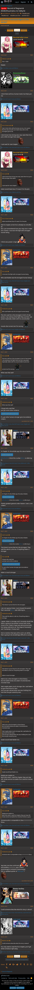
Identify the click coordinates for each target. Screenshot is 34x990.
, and (16, 147)
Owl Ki (15, 430)
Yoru (14, 104)
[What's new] (28, 2)
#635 (31, 718)
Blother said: (5, 940)
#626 (31, 267)
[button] (2, 2)
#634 (31, 662)
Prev (10, 30)
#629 (31, 398)
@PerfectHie (5, 458)
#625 (31, 215)
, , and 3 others (16, 952)
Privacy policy (22, 978)
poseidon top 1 (25, 15)
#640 (31, 937)
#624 (31, 170)
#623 (31, 121)
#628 (31, 352)
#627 (31, 305)
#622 (31, 91)
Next (23, 30)
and (10, 68)
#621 (31, 55)
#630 (31, 448)
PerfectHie (16, 250)
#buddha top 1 (5, 15)
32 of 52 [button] (17, 30)
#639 (31, 906)
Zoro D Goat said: (6, 125)
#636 (31, 765)
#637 (31, 807)
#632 (31, 531)
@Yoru (23, 458)
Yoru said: (4, 174)
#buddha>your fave (15, 15)
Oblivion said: (5, 59)
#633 (31, 598)
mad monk (16, 919)
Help (28, 978)
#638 (31, 848)
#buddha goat (25, 13)
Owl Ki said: (5, 491)
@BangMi (21, 871)
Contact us (4, 978)
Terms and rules (12, 978)
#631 (31, 487)
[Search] (31, 2)
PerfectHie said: (6, 309)
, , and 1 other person (16, 281)
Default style (5, 975)
